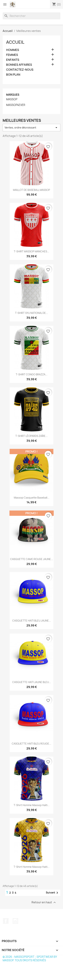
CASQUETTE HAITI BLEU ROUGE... (31, 743)
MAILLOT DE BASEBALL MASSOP (31, 190)
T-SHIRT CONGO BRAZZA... (31, 374)
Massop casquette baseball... (31, 497)
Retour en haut (44, 902)
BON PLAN (13, 74)
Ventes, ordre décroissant (31, 127)
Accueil (15, 42)
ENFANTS (12, 60)
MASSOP (11, 99)
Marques (12, 95)
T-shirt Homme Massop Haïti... (32, 805)
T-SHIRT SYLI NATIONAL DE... (31, 313)
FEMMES (12, 55)
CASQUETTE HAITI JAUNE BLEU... (31, 682)
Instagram (15, 921)
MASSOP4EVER (15, 105)
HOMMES (12, 50)
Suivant (52, 893)
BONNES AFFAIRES (19, 65)
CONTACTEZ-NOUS (19, 70)
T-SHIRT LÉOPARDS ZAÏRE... (31, 436)
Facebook (6, 921)
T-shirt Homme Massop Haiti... (32, 866)
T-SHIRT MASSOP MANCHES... (31, 251)
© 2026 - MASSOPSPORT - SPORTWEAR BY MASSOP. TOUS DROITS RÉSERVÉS (30, 958)
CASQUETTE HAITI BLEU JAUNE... (31, 620)
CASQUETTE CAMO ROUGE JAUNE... (31, 559)
